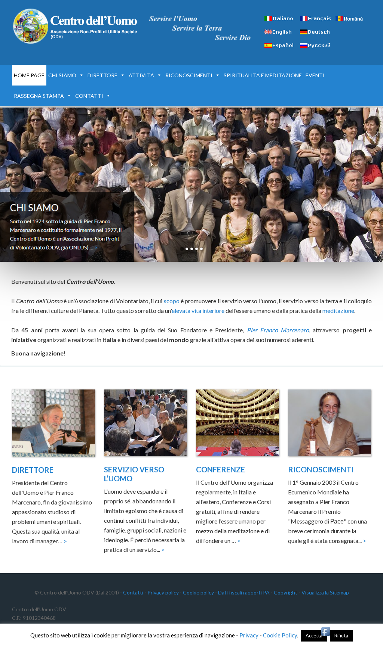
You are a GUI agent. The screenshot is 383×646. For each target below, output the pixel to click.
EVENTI (315, 75)
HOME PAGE (29, 75)
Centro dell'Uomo (75, 26)
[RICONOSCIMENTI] (329, 424)
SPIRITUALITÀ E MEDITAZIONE (263, 75)
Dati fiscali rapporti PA (244, 592)
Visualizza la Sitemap (325, 592)
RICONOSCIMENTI (188, 75)
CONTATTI (89, 96)
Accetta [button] (314, 636)
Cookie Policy (280, 635)
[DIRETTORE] (53, 424)
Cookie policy (198, 592)
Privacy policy (163, 592)
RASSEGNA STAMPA (39, 96)
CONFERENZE (220, 469)
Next (370, 249)
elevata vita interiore (198, 310)
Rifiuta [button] (341, 636)
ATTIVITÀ (141, 75)
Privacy (248, 635)
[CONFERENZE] (237, 424)
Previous (350, 249)
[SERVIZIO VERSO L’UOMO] (145, 424)
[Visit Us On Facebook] (325, 635)
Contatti (133, 592)
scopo (172, 300)
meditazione (338, 310)
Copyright (285, 592)
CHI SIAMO (62, 75)
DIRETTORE (102, 75)
